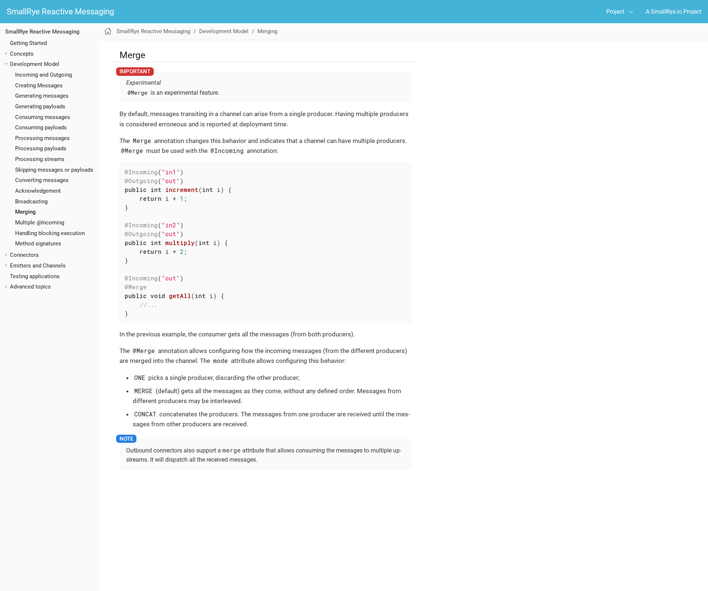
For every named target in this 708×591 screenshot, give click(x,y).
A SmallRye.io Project (673, 11)
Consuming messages (42, 116)
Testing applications (35, 276)
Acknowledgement (38, 191)
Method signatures (38, 243)
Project (615, 11)
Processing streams (40, 159)
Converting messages (42, 180)
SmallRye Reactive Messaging (60, 11)
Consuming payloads (41, 127)
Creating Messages (39, 85)
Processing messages (42, 137)
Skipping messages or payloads (54, 169)
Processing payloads (40, 148)
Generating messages (42, 95)
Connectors (24, 255)
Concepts (22, 53)
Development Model (34, 64)
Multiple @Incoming (39, 222)
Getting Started (28, 42)
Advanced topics (30, 286)
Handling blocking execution (50, 233)
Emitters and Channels (38, 265)
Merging (25, 212)
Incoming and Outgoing (43, 74)
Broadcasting (31, 201)
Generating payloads (40, 106)
